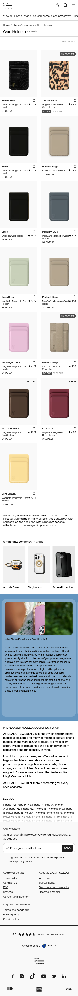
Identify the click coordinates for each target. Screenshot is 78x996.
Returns (8, 892)
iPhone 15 (40, 812)
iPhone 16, (41, 808)
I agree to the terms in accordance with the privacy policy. (36, 859)
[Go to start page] (7, 6)
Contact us (10, 882)
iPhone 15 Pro (54, 812)
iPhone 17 (8, 804)
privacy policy (24, 861)
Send (67, 848)
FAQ (5, 887)
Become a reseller (49, 892)
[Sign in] (57, 5)
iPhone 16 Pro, (55, 808)
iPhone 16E (27, 808)
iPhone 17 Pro (23, 804)
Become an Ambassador (54, 887)
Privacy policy (11, 914)
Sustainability (47, 882)
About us (44, 878)
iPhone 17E (13, 808)
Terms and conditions (16, 910)
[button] (39, 934)
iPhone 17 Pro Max (42, 804)
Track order (10, 878)
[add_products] (34, 100)
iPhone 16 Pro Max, (23, 812)
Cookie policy (11, 919)
